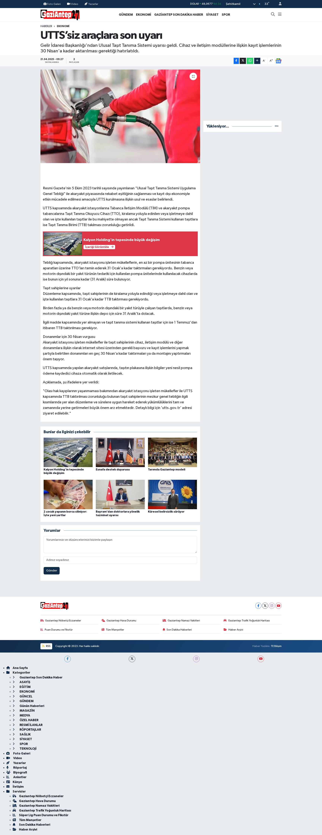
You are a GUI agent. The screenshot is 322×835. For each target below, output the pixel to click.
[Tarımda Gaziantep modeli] (172, 452)
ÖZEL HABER (28, 720)
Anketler (19, 777)
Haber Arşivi (235, 629)
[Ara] (273, 14)
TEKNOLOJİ (28, 748)
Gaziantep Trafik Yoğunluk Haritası (249, 620)
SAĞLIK (25, 734)
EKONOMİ (143, 14)
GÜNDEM (126, 14)
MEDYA (24, 715)
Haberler (46, 26)
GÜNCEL (25, 696)
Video (74, 3)
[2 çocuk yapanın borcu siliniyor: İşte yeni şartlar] (68, 494)
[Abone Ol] (278, 61)
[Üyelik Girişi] (279, 4)
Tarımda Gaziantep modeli (166, 469)
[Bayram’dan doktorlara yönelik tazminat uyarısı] (120, 494)
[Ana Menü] (280, 14)
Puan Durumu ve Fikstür (59, 629)
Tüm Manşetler (115, 629)
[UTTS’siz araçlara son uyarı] (120, 116)
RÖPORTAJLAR (30, 729)
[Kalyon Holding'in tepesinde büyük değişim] (68, 452)
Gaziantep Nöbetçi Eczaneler (63, 620)
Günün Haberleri (31, 706)
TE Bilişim (276, 646)
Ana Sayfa (20, 667)
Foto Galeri (54, 3)
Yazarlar (93, 3)
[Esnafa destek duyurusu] (120, 452)
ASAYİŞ (24, 682)
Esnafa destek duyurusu (113, 469)
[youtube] (261, 659)
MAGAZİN (27, 710)
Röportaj (20, 767)
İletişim (18, 786)
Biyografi (20, 772)
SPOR (226, 14)
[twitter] (132, 659)
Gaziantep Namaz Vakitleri (184, 620)
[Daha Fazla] (257, 61)
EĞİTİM (25, 687)
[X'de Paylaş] (243, 61)
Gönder (51, 570)
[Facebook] (258, 606)
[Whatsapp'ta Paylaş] (250, 61)
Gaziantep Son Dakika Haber (40, 677)
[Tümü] (276, 126)
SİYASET (212, 14)
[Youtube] (278, 606)
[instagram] (196, 659)
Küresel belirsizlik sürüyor (166, 511)
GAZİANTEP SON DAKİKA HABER (178, 14)
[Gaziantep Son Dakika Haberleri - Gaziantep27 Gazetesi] (60, 14)
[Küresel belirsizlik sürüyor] (172, 494)
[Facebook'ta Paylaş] (236, 61)
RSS (47, 646)
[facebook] (67, 659)
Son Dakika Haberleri (179, 629)
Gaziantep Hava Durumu (121, 620)
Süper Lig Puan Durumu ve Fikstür (43, 815)
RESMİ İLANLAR (30, 725)
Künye (17, 782)
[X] (265, 606)
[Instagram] (272, 606)
